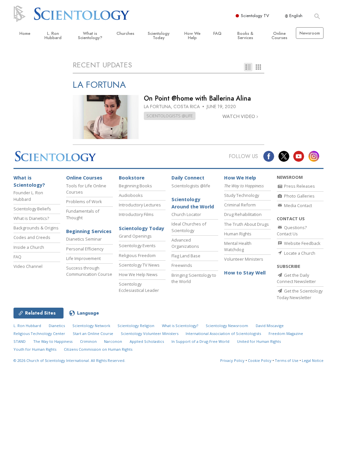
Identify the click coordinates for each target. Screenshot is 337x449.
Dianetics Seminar (84, 239)
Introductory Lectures (140, 205)
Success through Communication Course (89, 271)
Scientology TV (255, 15)
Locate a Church (299, 253)
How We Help (192, 35)
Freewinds (181, 265)
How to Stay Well (245, 273)
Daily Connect (187, 178)
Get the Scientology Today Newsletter (300, 294)
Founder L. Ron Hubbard (28, 196)
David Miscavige (270, 325)
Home (24, 33)
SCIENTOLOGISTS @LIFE (169, 116)
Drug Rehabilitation (243, 214)
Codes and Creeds (31, 237)
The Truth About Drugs (246, 224)
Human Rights (237, 234)
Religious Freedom (137, 255)
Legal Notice (313, 360)
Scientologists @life (190, 186)
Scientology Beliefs (32, 209)
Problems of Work (84, 201)
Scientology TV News (139, 265)
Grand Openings (135, 236)
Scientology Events (137, 245)
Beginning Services (89, 231)
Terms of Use (286, 360)
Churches (125, 33)
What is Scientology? (90, 35)
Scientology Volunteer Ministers (149, 333)
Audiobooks (131, 195)
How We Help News (138, 274)
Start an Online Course (93, 333)
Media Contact (297, 205)
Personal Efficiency (84, 249)
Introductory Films (136, 214)
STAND (19, 341)
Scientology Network (91, 325)
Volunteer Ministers (243, 259)
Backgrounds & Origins (36, 228)
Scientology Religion (135, 325)
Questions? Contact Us (292, 231)
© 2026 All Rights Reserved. (69, 360)
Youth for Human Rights (34, 349)
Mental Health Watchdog (237, 246)
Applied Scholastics (147, 341)
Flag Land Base (185, 256)
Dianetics (57, 325)
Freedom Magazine (286, 333)
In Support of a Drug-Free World (200, 341)
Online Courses (279, 35)
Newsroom (309, 33)
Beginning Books (135, 186)
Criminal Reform (240, 205)
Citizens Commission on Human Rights (98, 349)
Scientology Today (158, 35)
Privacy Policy (232, 360)
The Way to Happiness (52, 341)
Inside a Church (28, 247)
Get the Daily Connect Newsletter (296, 278)
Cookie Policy (260, 360)
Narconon (113, 341)
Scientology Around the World (192, 203)
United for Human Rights (259, 341)
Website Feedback (302, 243)
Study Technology (241, 195)
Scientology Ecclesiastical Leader (139, 287)
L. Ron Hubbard (53, 35)
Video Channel (27, 266)
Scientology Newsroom (227, 325)
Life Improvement (83, 258)
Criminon (88, 341)
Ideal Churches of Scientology (188, 227)
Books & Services (245, 35)
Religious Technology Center (39, 333)
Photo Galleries (299, 196)
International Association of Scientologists (223, 333)
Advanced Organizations (185, 243)
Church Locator (186, 214)
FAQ (217, 33)
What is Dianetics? (31, 218)
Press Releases (299, 186)
